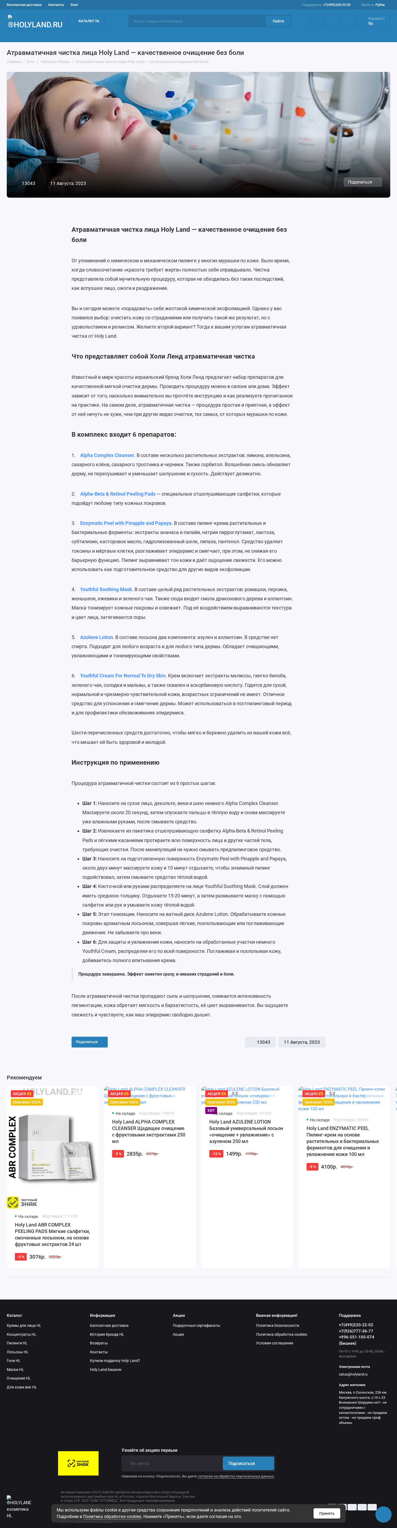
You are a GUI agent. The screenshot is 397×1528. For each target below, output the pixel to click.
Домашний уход (132, 34)
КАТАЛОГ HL (89, 21)
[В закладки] (89, 1094)
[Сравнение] (332, 21)
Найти (278, 21)
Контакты (56, 5)
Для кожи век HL (22, 1387)
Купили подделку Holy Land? (115, 1360)
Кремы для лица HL (24, 1325)
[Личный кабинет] (317, 21)
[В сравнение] (79, 1094)
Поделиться (360, 182)
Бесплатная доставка (24, 5)
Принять (327, 1513)
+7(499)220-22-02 (326, 5)
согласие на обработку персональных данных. (236, 1476)
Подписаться (241, 1463)
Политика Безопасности (277, 1325)
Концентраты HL (21, 1334)
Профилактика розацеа (367, 34)
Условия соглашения (274, 1343)
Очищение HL (19, 1378)
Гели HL (14, 1360)
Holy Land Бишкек (106, 1369)
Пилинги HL (17, 1343)
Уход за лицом (77, 34)
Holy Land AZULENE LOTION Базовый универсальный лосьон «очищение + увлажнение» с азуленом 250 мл (246, 1131)
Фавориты (240, 34)
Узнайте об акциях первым (149, 1450)
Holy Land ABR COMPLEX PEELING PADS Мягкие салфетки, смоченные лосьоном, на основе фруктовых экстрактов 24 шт (52, 1234)
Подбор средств (22, 34)
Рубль (373, 5)
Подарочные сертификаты (196, 1325)
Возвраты (99, 1343)
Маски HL (15, 1369)
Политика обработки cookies (112, 1516)
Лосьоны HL (18, 1352)
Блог (74, 5)
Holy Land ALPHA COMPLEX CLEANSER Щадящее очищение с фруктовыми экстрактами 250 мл (148, 1131)
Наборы (280, 34)
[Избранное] (347, 21)
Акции (316, 34)
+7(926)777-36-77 (356, 1331)
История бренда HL (107, 1334)
